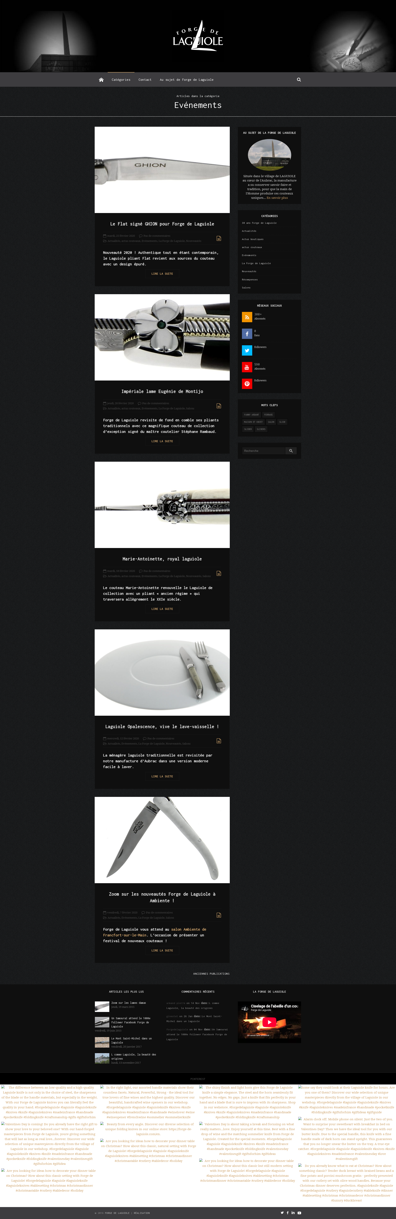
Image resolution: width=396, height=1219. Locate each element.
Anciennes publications (211, 973)
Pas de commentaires (157, 236)
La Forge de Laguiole (172, 241)
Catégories (121, 79)
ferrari (268, 414)
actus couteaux (130, 241)
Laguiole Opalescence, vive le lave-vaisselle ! (162, 726)
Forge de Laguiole (117, 1213)
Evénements (149, 241)
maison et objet (253, 422)
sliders (261, 429)
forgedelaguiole (177, 1029)
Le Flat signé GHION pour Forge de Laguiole (162, 223)
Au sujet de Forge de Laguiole (187, 79)
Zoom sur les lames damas (128, 1002)
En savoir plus (277, 198)
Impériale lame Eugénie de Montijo (162, 391)
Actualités (114, 241)
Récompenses (250, 279)
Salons (190, 408)
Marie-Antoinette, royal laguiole (162, 558)
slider (248, 429)
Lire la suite (162, 273)
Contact (145, 79)
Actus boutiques (253, 239)
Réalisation (142, 1213)
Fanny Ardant (251, 414)
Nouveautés (193, 241)
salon (271, 422)
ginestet (172, 1016)
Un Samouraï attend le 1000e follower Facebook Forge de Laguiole (130, 1022)
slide (282, 422)
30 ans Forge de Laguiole (259, 222)
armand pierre (175, 1003)
